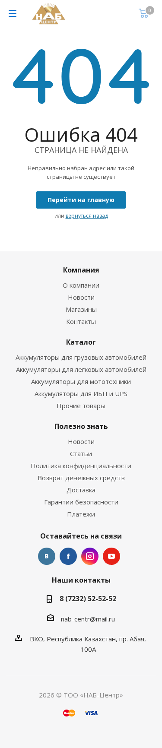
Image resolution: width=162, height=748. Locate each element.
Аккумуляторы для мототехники (81, 381)
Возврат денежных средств (81, 477)
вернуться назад (87, 215)
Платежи (81, 514)
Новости (81, 297)
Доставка (81, 489)
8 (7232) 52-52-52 (88, 598)
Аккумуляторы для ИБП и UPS (81, 393)
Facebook (68, 556)
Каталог (81, 342)
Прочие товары (81, 405)
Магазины (81, 309)
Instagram (89, 556)
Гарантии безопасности (81, 502)
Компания (81, 270)
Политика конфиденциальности (81, 465)
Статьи (81, 453)
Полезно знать (81, 426)
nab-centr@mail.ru (88, 619)
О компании (81, 285)
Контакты (81, 321)
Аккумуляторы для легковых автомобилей (81, 369)
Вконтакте (46, 556)
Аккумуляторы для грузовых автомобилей (81, 357)
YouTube (111, 556)
